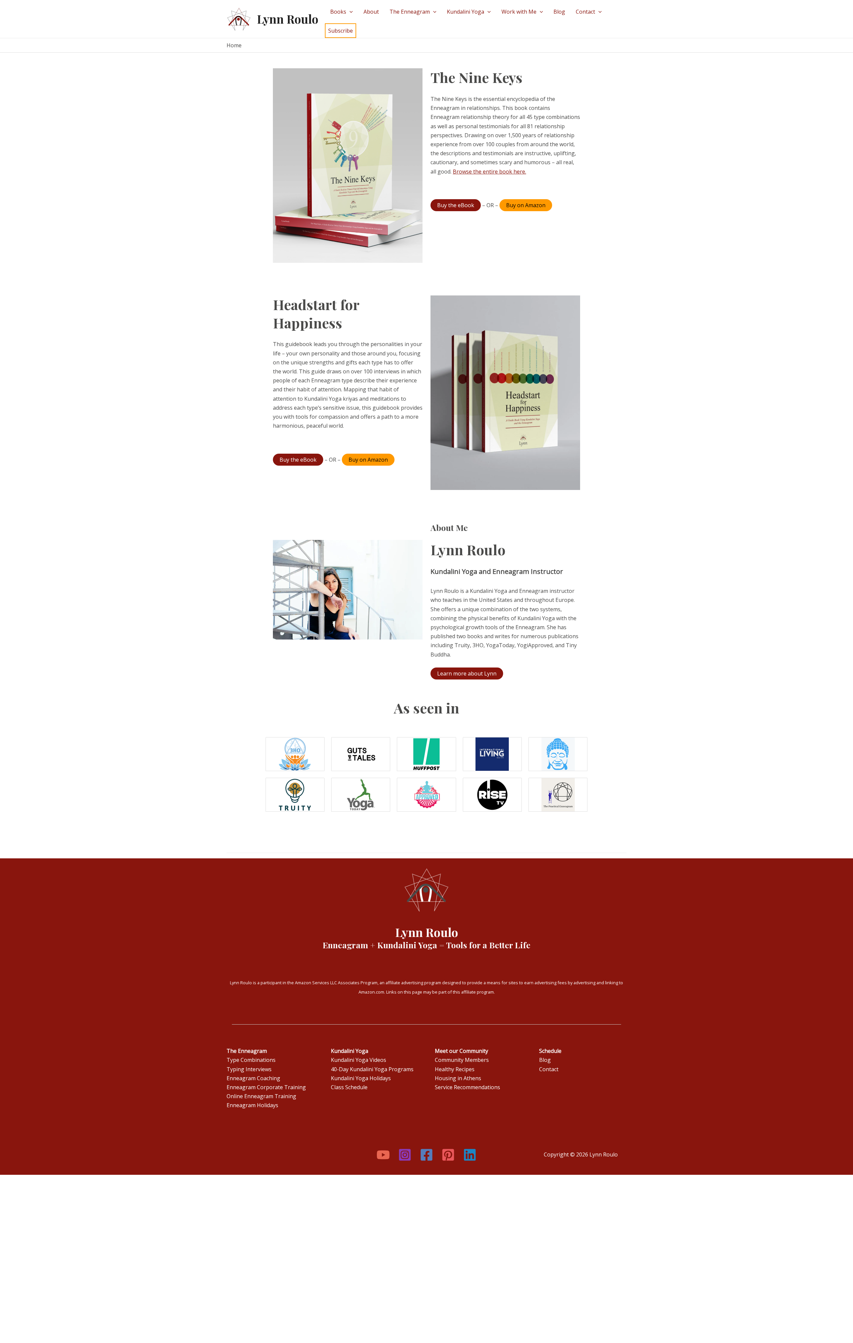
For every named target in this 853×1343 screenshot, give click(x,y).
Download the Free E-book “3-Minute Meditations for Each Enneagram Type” (330, 64)
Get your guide (197, 73)
